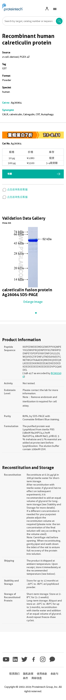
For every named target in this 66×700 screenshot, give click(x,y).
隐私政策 (28, 673)
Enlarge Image (33, 302)
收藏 (10, 173)
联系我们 (14, 673)
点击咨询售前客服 (17, 189)
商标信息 (37, 678)
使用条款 (42, 673)
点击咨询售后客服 (17, 196)
